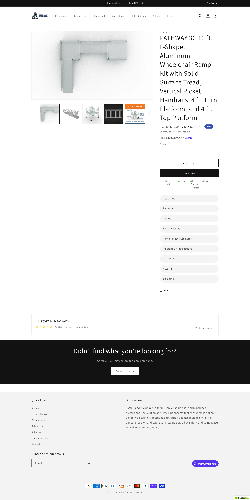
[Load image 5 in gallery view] (135, 114)
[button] (62, 15)
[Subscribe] (89, 463)
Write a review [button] (203, 328)
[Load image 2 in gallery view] (71, 114)
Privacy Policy (38, 419)
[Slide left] (35, 114)
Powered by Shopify (133, 492)
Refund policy (39, 425)
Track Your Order (40, 437)
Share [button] (167, 290)
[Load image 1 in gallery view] (49, 114)
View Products (125, 370)
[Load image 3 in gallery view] (92, 114)
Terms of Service (40, 413)
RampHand (119, 492)
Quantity (164, 144)
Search (35, 407)
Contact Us (37, 443)
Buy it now (189, 173)
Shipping (164, 131)
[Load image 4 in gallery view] (113, 114)
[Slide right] (149, 114)
